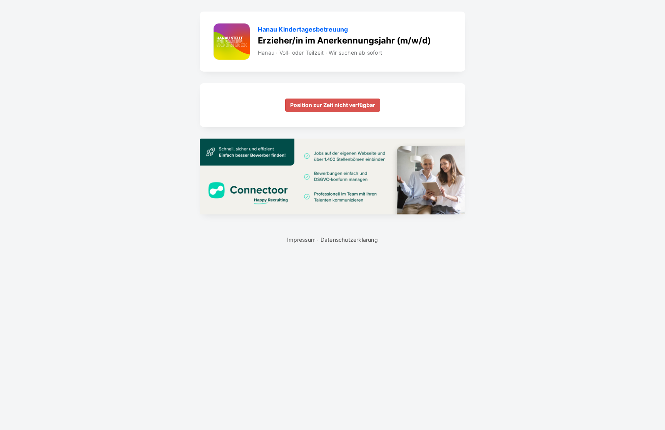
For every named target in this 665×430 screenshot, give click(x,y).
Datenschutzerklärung (349, 239)
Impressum (301, 239)
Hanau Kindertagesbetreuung (303, 29)
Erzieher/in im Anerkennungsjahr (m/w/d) (344, 40)
